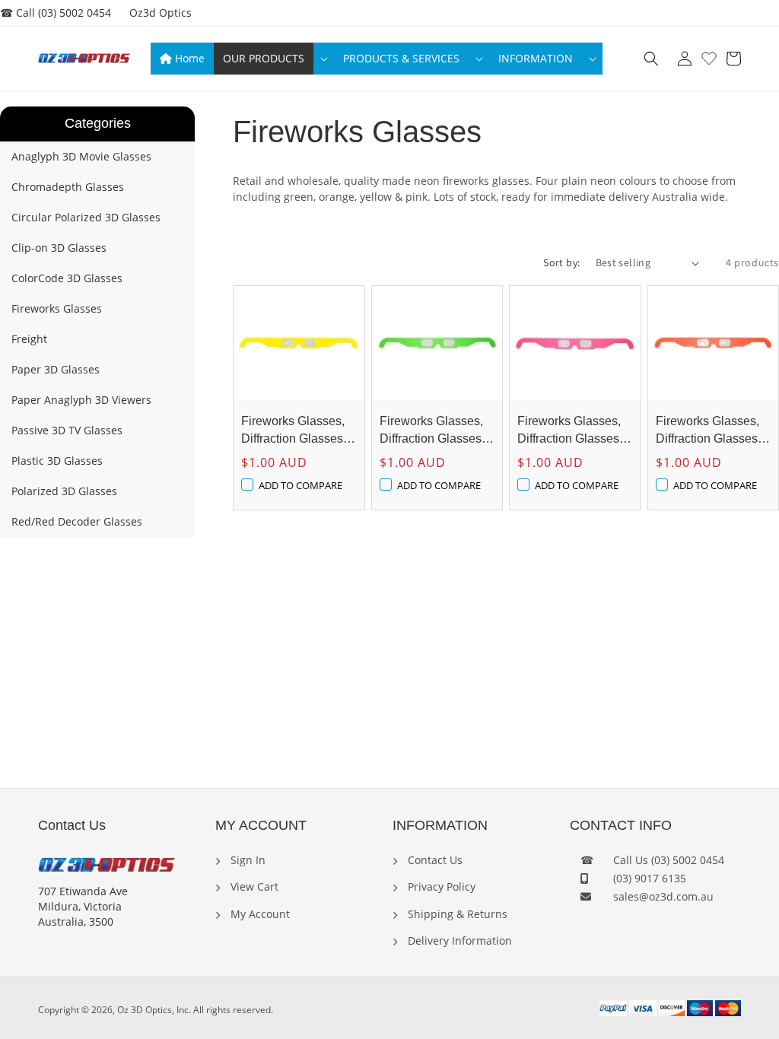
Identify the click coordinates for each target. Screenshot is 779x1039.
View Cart (252, 886)
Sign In (246, 860)
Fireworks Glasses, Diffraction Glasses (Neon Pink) (569, 431)
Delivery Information (458, 940)
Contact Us (434, 860)
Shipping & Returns (456, 914)
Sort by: (561, 262)
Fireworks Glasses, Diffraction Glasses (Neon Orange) (707, 431)
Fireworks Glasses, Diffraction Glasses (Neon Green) (431, 431)
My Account (258, 914)
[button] (274, 59)
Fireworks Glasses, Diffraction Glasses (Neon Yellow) (293, 431)
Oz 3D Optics (144, 1009)
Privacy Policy (440, 886)
